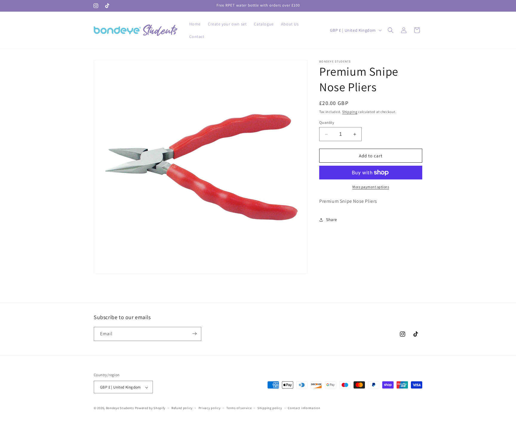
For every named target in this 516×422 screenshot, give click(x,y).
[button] (390, 30)
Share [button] (331, 219)
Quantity (326, 122)
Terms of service (238, 408)
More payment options (370, 187)
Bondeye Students (120, 408)
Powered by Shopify (150, 408)
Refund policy (182, 408)
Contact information (304, 408)
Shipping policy (269, 408)
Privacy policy (210, 408)
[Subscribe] (194, 334)
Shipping (349, 111)
